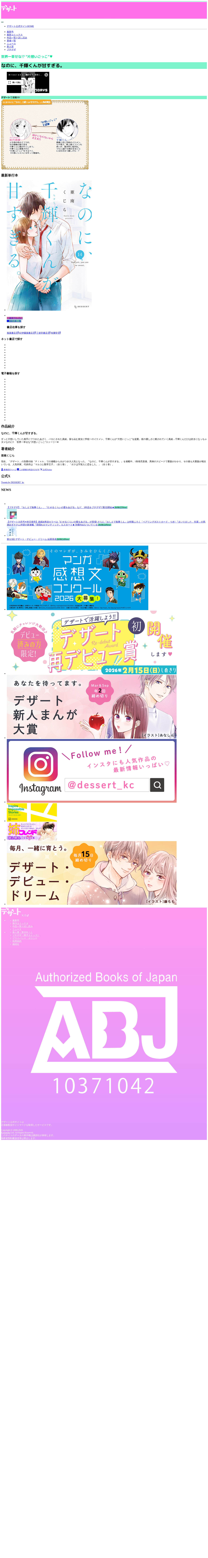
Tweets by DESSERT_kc (12, 482)
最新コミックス (15, 35)
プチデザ (11, 49)
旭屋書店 (11, 333)
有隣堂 (54, 333)
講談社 (15, 944)
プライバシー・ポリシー (24, 938)
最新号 (10, 32)
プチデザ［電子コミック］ (26, 935)
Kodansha (5, 1132)
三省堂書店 (42, 333)
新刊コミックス (20, 923)
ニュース (11, 43)
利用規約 (17, 941)
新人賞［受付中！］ (22, 932)
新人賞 (10, 46)
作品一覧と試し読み (17, 37)
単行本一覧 (15, 321)
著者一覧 (11, 40)
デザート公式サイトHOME (20, 26)
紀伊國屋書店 (26, 333)
